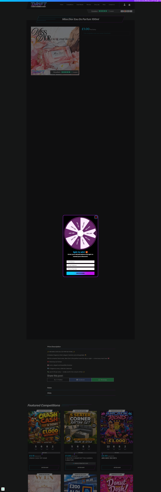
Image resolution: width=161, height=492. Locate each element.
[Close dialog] (96, 217)
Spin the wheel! (80, 273)
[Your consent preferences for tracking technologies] (3, 489)
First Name (69, 259)
